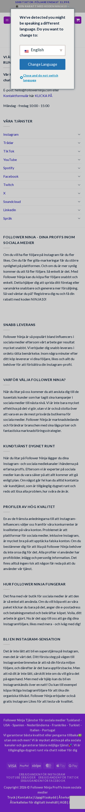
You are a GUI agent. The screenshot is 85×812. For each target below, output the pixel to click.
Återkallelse (67, 797)
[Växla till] (79, 134)
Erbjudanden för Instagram (42, 774)
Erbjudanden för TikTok (58, 777)
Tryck (11, 797)
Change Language (42, 64)
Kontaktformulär (16, 96)
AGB (63, 802)
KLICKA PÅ (43, 96)
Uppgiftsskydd (45, 797)
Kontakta (25, 797)
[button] (7, 20)
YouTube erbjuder (21, 777)
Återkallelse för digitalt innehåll (34, 802)
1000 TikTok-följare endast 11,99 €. (42, 2)
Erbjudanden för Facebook (43, 780)
